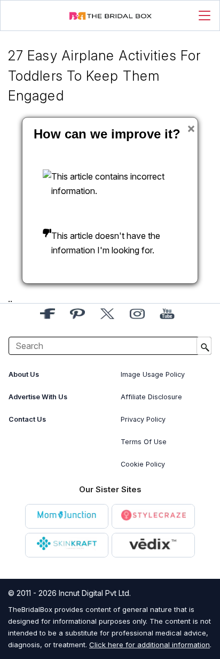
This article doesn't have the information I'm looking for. (105, 242)
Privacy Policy (143, 419)
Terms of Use (144, 442)
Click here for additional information (149, 644)
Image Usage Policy (153, 374)
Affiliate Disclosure (151, 397)
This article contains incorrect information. (107, 183)
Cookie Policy (143, 464)
